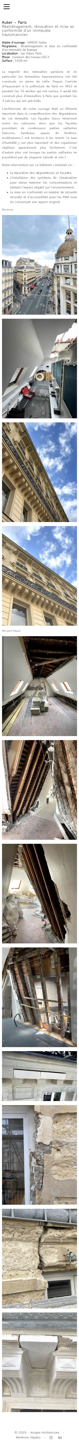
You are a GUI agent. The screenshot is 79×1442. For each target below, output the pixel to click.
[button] (6, 7)
